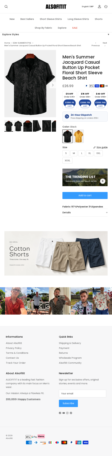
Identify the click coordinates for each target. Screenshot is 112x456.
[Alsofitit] (56, 6)
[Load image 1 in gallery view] (30, 83)
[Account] (99, 6)
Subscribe (68, 403)
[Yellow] (79, 136)
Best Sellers (27, 19)
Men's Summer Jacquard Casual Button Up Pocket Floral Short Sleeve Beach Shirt (42, 45)
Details (66, 212)
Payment (64, 348)
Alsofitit (9, 438)
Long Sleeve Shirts (78, 19)
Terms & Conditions (17, 353)
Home (7, 42)
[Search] (6, 6)
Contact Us (12, 358)
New (12, 19)
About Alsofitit (14, 343)
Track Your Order (16, 363)
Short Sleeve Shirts (51, 19)
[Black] (67, 136)
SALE (74, 28)
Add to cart (85, 195)
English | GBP (88, 6)
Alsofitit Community (70, 363)
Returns (63, 353)
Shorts (99, 19)
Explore (62, 28)
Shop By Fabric (43, 28)
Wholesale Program (70, 358)
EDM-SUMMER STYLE (22, 42)
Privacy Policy (14, 348)
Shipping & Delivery (70, 343)
